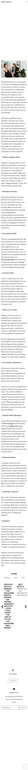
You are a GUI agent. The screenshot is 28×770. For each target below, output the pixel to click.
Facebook (6, 578)
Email (23, 578)
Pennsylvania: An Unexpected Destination (21, 589)
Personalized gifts (8, 259)
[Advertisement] (14, 45)
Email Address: (6, 707)
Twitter (15, 578)
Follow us (12, 680)
